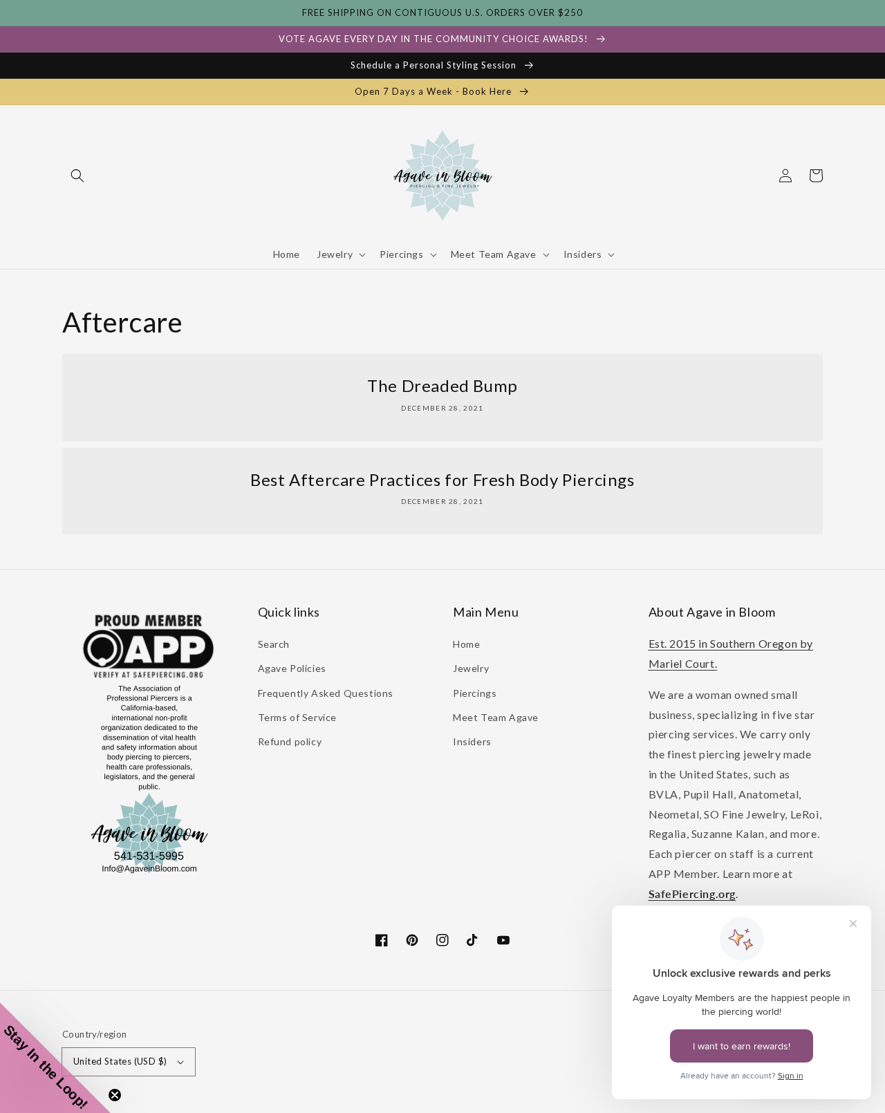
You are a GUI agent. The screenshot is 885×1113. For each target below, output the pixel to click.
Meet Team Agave (496, 717)
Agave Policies (292, 668)
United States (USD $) (120, 1061)
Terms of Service (297, 717)
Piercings (474, 693)
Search (274, 644)
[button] (77, 175)
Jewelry (471, 668)
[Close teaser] (115, 1095)
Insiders (472, 741)
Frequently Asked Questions (326, 693)
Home (466, 644)
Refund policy (290, 741)
